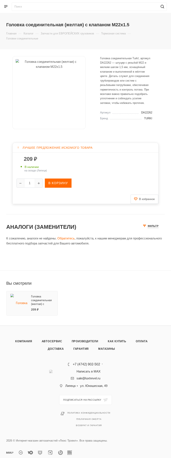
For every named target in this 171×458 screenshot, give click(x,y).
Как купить (117, 341)
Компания (23, 341)
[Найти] (162, 7)
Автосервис (52, 341)
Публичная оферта (89, 419)
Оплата (142, 341)
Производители (85, 341)
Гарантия (81, 348)
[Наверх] (150, 309)
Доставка (56, 348)
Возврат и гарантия (89, 425)
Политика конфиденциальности (89, 413)
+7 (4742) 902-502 (86, 364)
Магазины (106, 348)
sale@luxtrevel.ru (88, 378)
